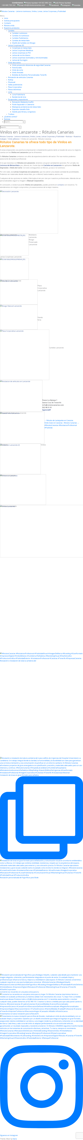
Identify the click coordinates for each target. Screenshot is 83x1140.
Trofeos (11, 114)
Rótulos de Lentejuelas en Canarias (58, 420)
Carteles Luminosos (19, 33)
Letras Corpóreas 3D (16, 45)
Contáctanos (17, 3)
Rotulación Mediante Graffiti (23, 102)
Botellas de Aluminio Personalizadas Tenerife (29, 75)
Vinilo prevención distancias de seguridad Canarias (31, 65)
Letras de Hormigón (19, 60)
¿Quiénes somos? (10, 117)
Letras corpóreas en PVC (21, 53)
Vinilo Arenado (17, 72)
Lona (10, 92)
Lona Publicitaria (18, 94)
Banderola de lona (19, 97)
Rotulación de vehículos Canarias (20, 77)
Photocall (11, 82)
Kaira (15, 1139)
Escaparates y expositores (18, 99)
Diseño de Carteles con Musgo (23, 43)
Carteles (11, 30)
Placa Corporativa (15, 87)
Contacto (7, 23)
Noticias (7, 119)
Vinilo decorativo (14, 62)
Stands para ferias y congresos (24, 112)
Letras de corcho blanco (21, 55)
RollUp (10, 80)
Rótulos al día (9, 25)
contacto (60, 185)
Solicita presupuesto (12, 21)
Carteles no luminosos (20, 36)
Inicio (6, 18)
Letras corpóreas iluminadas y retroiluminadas (30, 58)
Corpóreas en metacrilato (22, 48)
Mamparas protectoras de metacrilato (26, 107)
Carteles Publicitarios (20, 38)
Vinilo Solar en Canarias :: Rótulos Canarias (61, 423)
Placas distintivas (14, 89)
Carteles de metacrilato (21, 40)
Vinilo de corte (17, 70)
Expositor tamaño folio (21, 109)
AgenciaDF (46, 410)
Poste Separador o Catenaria (23, 104)
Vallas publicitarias (15, 85)
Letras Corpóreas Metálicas (22, 50)
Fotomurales (17, 68)
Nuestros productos (11, 28)
